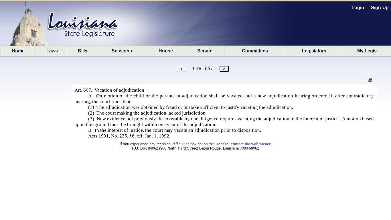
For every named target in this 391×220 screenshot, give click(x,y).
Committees (255, 50)
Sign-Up (380, 7)
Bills (82, 50)
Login (357, 7)
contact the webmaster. (251, 144)
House (166, 50)
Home (18, 50)
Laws (52, 50)
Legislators (314, 50)
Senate (204, 50)
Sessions (122, 50)
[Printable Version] (370, 81)
